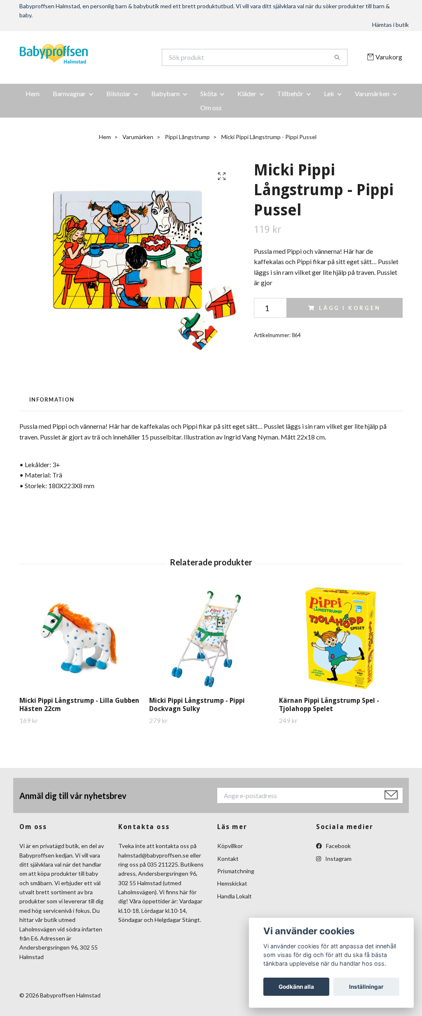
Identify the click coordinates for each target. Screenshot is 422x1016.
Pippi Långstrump (187, 136)
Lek (329, 93)
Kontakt (228, 858)
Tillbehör (290, 93)
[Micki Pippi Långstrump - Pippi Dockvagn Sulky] (211, 638)
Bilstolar (118, 93)
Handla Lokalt (234, 896)
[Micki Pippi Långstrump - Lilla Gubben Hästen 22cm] (81, 638)
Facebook (338, 845)
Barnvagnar (69, 93)
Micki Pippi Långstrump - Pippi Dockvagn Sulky (197, 705)
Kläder (246, 93)
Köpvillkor (230, 845)
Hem (33, 93)
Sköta (208, 93)
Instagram (338, 858)
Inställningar (366, 986)
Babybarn (165, 93)
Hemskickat (232, 883)
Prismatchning (235, 870)
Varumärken (372, 93)
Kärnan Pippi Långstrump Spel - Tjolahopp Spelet (329, 705)
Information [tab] (51, 399)
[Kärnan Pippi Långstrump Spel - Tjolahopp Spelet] (341, 638)
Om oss (211, 107)
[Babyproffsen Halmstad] (115, 57)
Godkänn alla (296, 986)
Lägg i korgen (350, 308)
